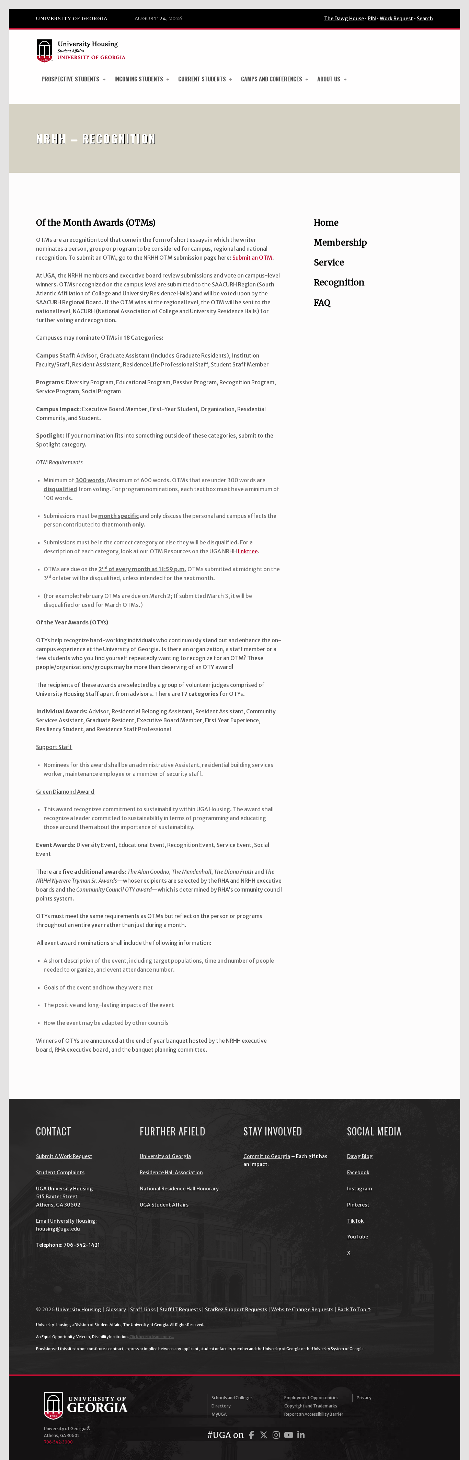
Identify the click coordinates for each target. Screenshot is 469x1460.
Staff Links (143, 1309)
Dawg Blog (360, 1156)
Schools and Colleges (232, 1397)
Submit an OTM (252, 257)
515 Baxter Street (57, 1196)
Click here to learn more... (151, 1336)
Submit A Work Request (64, 1156)
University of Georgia (71, 18)
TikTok (355, 1221)
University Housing (78, 1309)
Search (425, 18)
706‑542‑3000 (58, 1442)
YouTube (357, 1237)
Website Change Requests (302, 1309)
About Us (328, 79)
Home (326, 222)
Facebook (358, 1172)
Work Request (396, 18)
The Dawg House (344, 18)
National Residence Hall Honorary (179, 1189)
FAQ (322, 302)
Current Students (202, 79)
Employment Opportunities (311, 1397)
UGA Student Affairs (164, 1205)
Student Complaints (60, 1172)
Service (329, 262)
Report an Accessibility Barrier (313, 1414)
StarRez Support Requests (236, 1309)
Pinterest (358, 1205)
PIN (372, 18)
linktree (248, 551)
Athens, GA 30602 (58, 1205)
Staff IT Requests (180, 1309)
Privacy (364, 1397)
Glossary (115, 1309)
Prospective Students (70, 79)
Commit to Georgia (266, 1156)
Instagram (359, 1189)
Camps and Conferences (271, 79)
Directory (221, 1405)
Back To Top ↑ (354, 1309)
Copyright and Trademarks (310, 1405)
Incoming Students (138, 79)
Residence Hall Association (171, 1172)
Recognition (339, 282)
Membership (340, 242)
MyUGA (219, 1414)
